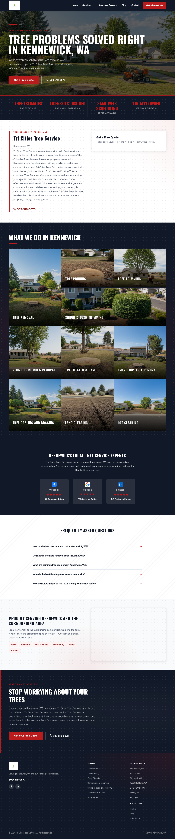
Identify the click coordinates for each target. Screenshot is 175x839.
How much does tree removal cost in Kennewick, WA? (87, 546)
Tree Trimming (94, 778)
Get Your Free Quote (26, 735)
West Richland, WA (138, 783)
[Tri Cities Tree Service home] (14, 5)
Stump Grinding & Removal (100, 788)
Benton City (58, 644)
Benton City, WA (137, 788)
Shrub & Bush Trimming (98, 783)
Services (86, 5)
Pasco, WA (135, 773)
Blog (124, 5)
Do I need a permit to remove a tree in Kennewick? (87, 555)
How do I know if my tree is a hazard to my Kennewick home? (87, 583)
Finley (72, 644)
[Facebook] (11, 786)
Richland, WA (136, 778)
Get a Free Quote (154, 5)
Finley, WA (134, 792)
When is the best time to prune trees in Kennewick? (87, 574)
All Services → (94, 797)
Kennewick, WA (137, 768)
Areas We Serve (107, 5)
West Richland (41, 644)
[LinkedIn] (17, 786)
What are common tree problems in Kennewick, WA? (87, 565)
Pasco (14, 644)
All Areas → (135, 797)
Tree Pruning (93, 773)
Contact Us (135, 818)
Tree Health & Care (96, 792)
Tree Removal (94, 768)
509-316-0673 (57, 80)
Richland (25, 644)
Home (75, 5)
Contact (135, 5)
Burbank (15, 650)
